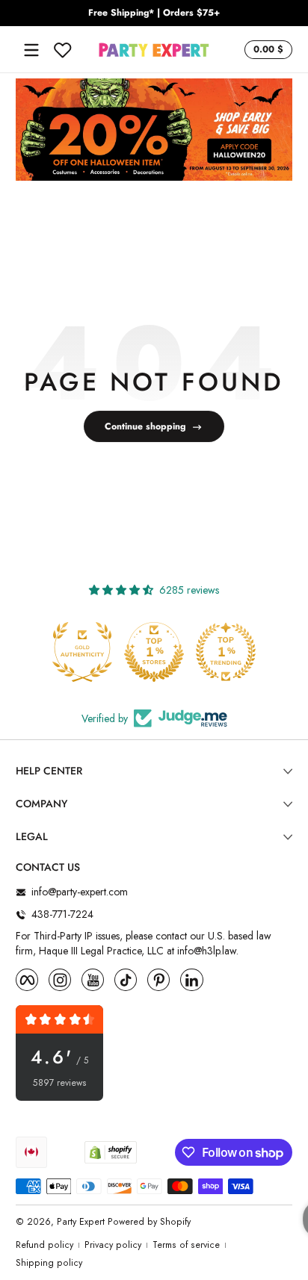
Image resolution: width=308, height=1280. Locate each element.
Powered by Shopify (149, 1221)
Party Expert (81, 1221)
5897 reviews (60, 1083)
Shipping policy (49, 1263)
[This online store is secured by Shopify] (110, 1152)
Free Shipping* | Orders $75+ (154, 13)
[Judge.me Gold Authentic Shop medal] (82, 652)
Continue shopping (145, 426)
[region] (154, 13)
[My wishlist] (62, 50)
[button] (266, 50)
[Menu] (31, 50)
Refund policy (44, 1245)
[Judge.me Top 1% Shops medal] (154, 652)
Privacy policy (112, 1245)
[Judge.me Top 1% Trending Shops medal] (226, 652)
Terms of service (186, 1245)
